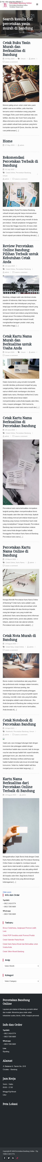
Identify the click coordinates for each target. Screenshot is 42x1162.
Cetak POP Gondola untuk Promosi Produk (19, 935)
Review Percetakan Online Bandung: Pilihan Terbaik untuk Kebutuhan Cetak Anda (20, 254)
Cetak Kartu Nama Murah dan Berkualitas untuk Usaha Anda (17, 342)
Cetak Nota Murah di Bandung (19, 637)
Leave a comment (11, 62)
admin (33, 59)
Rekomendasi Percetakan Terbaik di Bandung (20, 161)
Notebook (9, 731)
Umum (23, 59)
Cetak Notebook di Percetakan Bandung (19, 722)
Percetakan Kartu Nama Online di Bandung (16, 551)
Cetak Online (10, 172)
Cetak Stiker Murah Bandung (13, 951)
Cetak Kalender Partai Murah (13, 940)
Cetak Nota (10, 647)
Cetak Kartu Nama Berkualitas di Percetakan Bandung (19, 421)
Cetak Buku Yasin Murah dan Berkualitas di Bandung (16, 48)
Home (7, 141)
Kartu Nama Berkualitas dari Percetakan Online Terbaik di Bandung (19, 785)
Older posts (7, 892)
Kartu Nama (20, 562)
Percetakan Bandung (23, 172)
